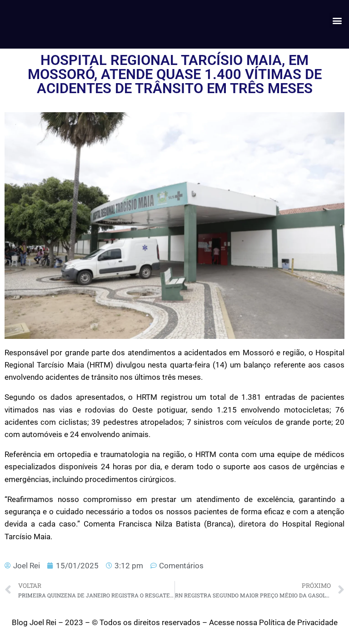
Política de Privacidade (298, 622)
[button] (336, 20)
